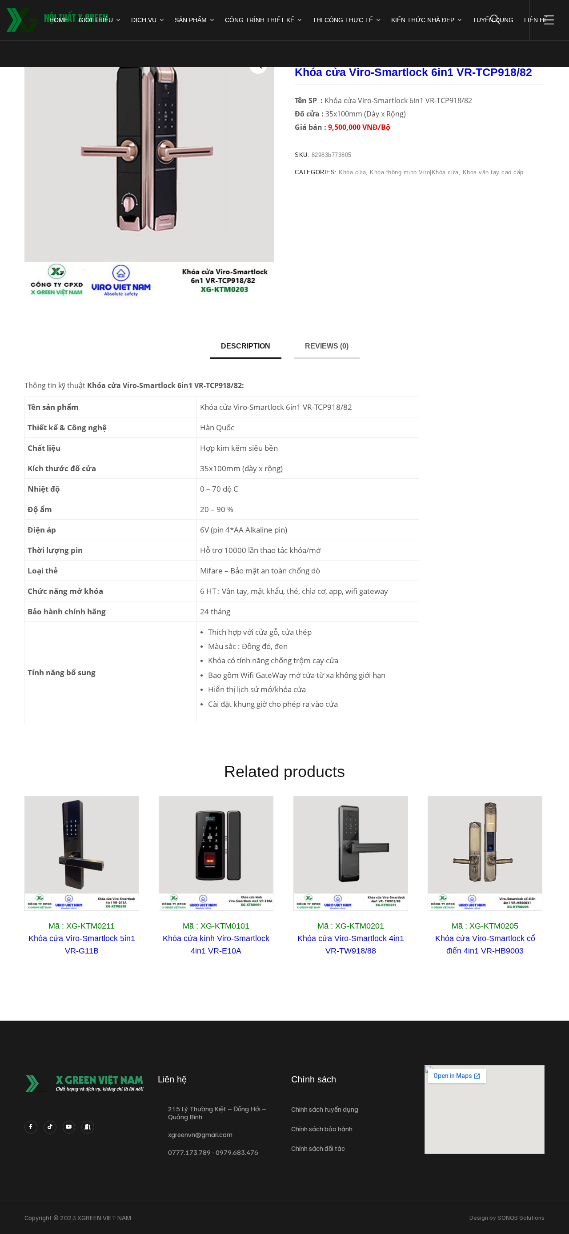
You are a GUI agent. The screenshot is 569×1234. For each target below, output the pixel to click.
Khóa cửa (352, 172)
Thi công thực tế (343, 20)
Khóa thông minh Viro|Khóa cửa (414, 172)
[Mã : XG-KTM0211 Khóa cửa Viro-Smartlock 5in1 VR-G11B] (81, 853)
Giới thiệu (96, 20)
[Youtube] (69, 1127)
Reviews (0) (327, 346)
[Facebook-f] (30, 1127)
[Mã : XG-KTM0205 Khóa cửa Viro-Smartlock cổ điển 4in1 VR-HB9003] (485, 853)
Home (58, 20)
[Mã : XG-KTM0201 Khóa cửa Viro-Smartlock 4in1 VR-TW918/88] (350, 853)
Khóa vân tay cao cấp (493, 172)
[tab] (245, 347)
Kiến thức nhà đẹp (422, 20)
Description (245, 346)
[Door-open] (87, 1127)
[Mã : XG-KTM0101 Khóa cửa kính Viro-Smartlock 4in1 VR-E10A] (216, 853)
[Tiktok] (50, 1127)
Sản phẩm (191, 20)
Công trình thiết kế (259, 20)
